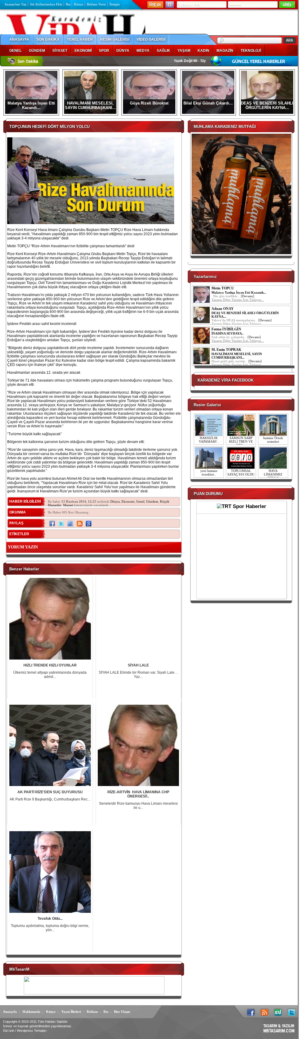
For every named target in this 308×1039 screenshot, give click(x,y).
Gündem (152, 501)
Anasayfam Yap (15, 4)
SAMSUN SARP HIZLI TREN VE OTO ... (241, 441)
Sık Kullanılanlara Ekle (46, 4)
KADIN (203, 50)
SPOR (104, 50)
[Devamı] (247, 296)
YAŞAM (183, 50)
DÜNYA (122, 50)
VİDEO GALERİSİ (151, 39)
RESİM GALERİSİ (114, 39)
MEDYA (143, 50)
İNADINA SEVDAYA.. (227, 333)
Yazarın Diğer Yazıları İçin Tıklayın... (237, 299)
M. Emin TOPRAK (226, 350)
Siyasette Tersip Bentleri (195, 61)
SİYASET (59, 50)
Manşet (68, 505)
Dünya (115, 501)
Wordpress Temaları (32, 1030)
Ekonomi (128, 501)
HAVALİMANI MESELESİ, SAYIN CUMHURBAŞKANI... (90, 105)
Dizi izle (8, 1030)
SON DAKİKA (48, 39)
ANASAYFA (19, 39)
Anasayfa (10, 1011)
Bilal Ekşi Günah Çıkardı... (208, 103)
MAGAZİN (225, 50)
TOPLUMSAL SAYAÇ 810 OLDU (240, 472)
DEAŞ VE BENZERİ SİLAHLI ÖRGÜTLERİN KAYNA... (267, 105)
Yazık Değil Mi (159, 61)
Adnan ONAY (222, 309)
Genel (140, 501)
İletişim (114, 4)
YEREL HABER (80, 39)
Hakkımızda (31, 1011)
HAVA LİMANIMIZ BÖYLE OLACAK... (273, 476)
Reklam (92, 1011)
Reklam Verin (96, 4)
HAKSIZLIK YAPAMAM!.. (209, 439)
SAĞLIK (163, 50)
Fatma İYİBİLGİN (226, 329)
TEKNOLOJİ (251, 50)
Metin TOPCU (222, 288)
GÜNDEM (37, 50)
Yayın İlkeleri (71, 1011)
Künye (78, 4)
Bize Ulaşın (122, 1011)
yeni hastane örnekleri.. (208, 472)
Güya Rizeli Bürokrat (149, 103)
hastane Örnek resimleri (273, 439)
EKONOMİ (83, 50)
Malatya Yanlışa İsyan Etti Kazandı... (31, 105)
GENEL (15, 50)
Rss (68, 4)
